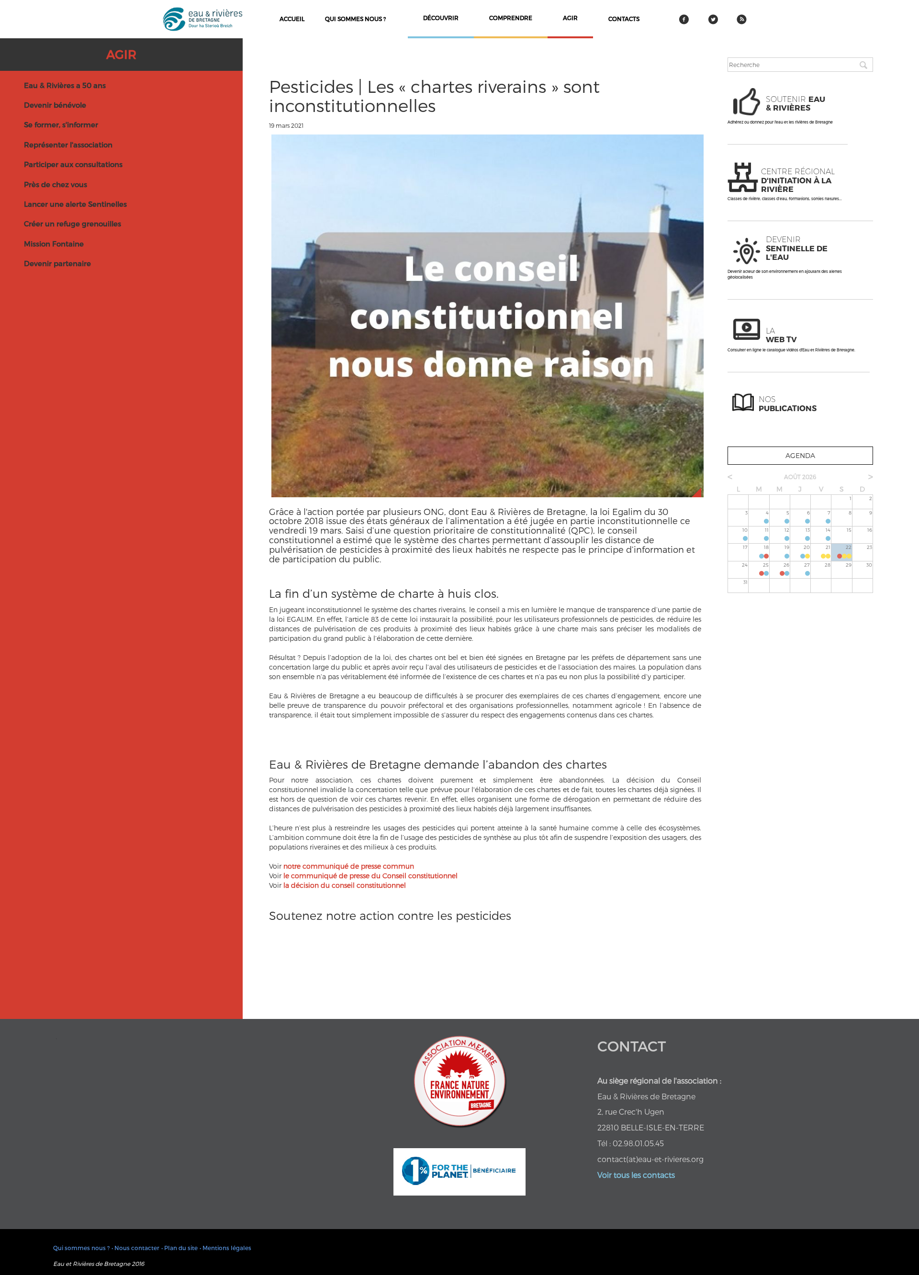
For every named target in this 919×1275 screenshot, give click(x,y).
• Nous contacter (135, 1247)
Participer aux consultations (73, 164)
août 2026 (800, 476)
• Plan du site (179, 1247)
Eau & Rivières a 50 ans (65, 85)
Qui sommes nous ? (355, 18)
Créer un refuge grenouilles (72, 223)
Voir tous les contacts (636, 1174)
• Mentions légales (225, 1247)
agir (570, 17)
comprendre (510, 17)
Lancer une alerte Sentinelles (75, 204)
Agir (121, 54)
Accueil (292, 18)
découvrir (441, 17)
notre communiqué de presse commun (348, 866)
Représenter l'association (68, 144)
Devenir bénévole (55, 105)
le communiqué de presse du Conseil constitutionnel (370, 876)
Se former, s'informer (61, 124)
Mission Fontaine (54, 243)
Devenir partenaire (57, 263)
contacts (623, 18)
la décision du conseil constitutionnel (344, 885)
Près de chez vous (55, 184)
